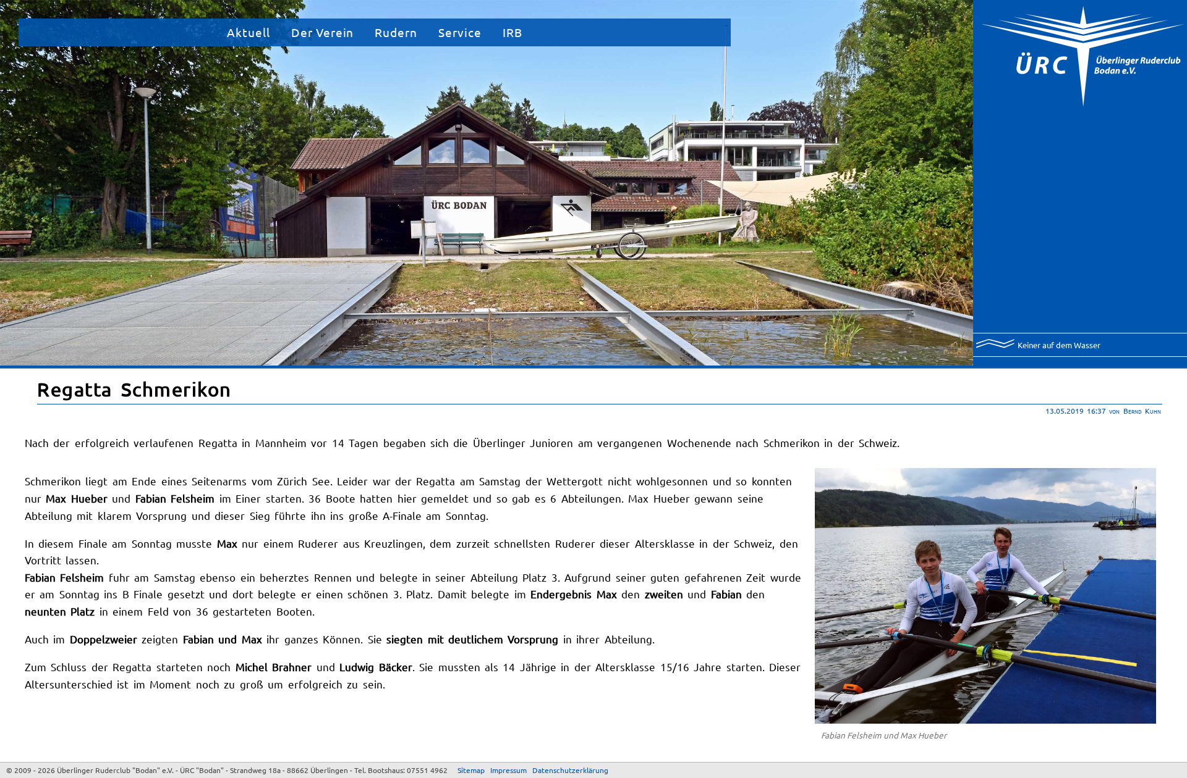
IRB (512, 32)
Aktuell (248, 32)
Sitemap (471, 770)
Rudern (396, 32)
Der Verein (322, 32)
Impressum (508, 770)
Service (460, 32)
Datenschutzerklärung (570, 770)
